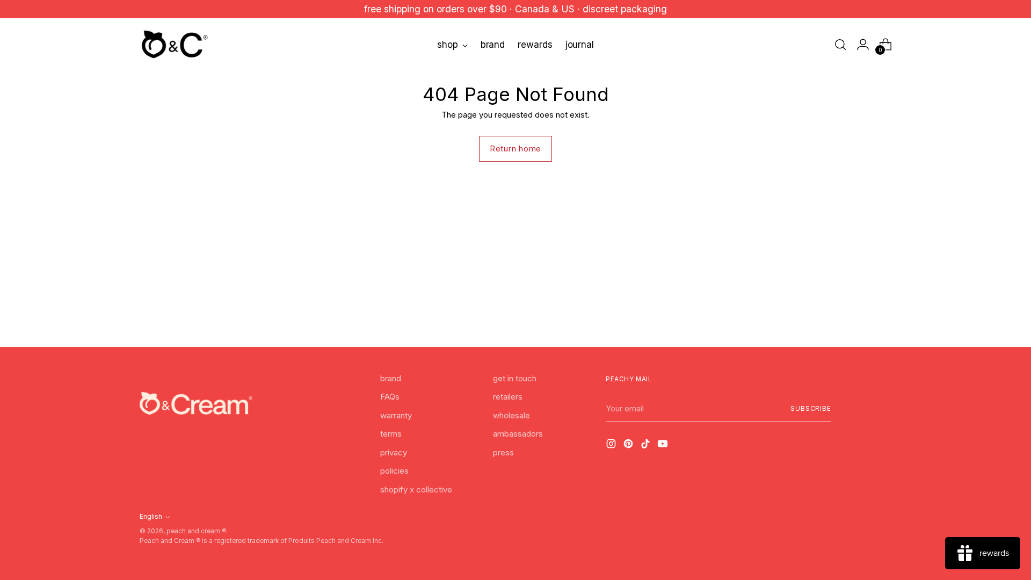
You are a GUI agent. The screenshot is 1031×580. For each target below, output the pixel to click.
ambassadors (518, 434)
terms (391, 434)
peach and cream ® (196, 531)
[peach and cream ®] (174, 44)
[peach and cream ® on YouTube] (663, 445)
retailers (507, 397)
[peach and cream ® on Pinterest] (629, 445)
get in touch (514, 378)
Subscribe (810, 408)
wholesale (511, 415)
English (151, 516)
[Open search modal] (840, 44)
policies (394, 471)
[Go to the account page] (863, 44)
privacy (393, 452)
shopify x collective (416, 489)
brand (390, 378)
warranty (396, 415)
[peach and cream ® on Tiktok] (646, 445)
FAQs (390, 397)
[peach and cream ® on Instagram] (612, 445)
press (503, 452)
